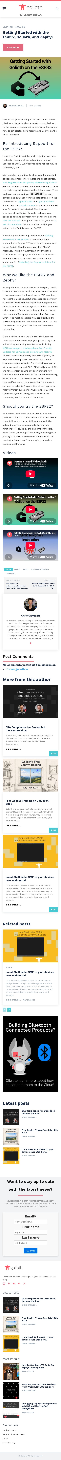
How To (20, 27)
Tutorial (10, 573)
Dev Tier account (11, 220)
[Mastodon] (31, 643)
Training (10, 796)
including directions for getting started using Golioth (30, 182)
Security (10, 722)
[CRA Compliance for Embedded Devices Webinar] (30, 701)
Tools (9, 872)
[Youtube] (14, 1284)
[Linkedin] (9, 1284)
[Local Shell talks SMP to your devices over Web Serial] (30, 851)
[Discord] (19, 1284)
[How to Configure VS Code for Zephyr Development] (11, 1371)
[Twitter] (24, 1284)
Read (53, 754)
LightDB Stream (45, 201)
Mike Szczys (28, 1371)
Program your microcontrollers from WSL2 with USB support (17, 586)
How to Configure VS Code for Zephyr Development (38, 1366)
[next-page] (9, 1010)
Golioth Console (27, 205)
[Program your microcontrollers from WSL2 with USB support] (11, 1390)
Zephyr (8, 27)
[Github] (4, 1284)
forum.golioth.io (17, 669)
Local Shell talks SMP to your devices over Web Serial (38, 1150)
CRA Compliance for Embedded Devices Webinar (38, 1112)
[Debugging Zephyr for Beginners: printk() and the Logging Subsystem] (11, 1410)
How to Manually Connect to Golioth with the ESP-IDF (43, 586)
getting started (40, 569)
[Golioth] (14, 1267)
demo (17, 569)
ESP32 (26, 569)
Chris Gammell (16, 106)
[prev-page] (4, 1010)
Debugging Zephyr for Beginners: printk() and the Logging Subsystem (39, 1406)
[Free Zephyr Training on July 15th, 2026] (30, 775)
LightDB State (25, 201)
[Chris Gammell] (6, 106)
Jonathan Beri (29, 1391)
